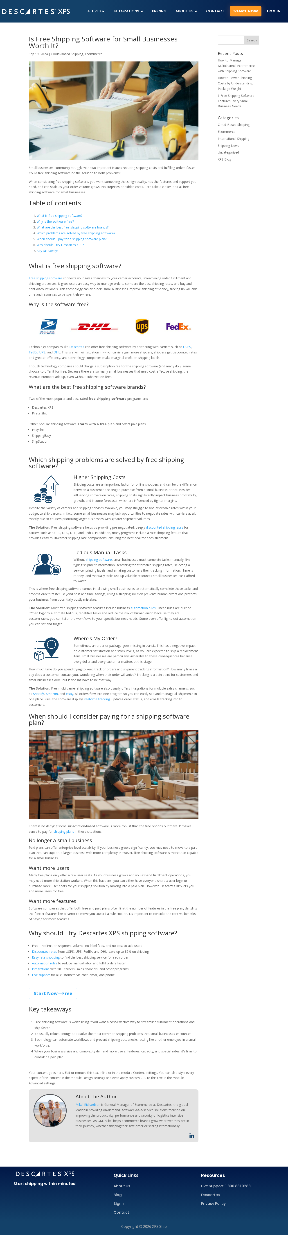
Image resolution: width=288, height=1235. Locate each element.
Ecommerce (93, 54)
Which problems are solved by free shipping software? (76, 233)
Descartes (210, 1194)
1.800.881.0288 (238, 1186)
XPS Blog (224, 159)
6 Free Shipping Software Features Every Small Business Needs (236, 101)
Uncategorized (228, 152)
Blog (118, 1194)
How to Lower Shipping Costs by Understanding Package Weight (235, 83)
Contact (121, 1212)
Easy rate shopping (46, 957)
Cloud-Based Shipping (67, 54)
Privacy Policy (213, 1203)
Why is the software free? (55, 221)
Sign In (120, 1203)
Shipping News (228, 145)
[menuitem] (94, 11)
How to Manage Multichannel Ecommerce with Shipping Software (236, 65)
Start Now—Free (53, 993)
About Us (122, 1186)
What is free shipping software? (59, 215)
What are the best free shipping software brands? (72, 227)
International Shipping (233, 138)
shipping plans (64, 831)
